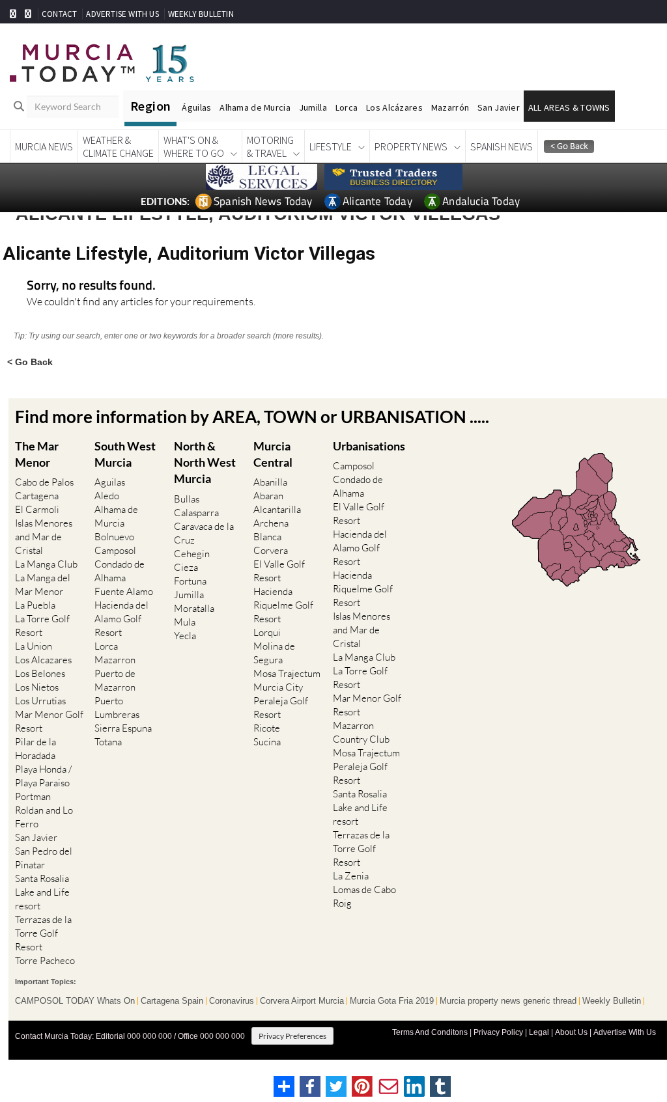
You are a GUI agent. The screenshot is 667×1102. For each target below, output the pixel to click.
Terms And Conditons (430, 1032)
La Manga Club (46, 564)
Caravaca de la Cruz (204, 533)
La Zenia (351, 876)
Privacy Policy (498, 1032)
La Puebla (35, 605)
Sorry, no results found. (91, 286)
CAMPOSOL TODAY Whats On (75, 1001)
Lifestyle (330, 146)
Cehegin (192, 553)
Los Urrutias (40, 701)
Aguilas (109, 482)
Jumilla (313, 107)
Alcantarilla (277, 509)
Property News (411, 146)
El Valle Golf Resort (279, 571)
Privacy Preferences (292, 1036)
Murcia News (44, 146)
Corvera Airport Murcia (302, 1001)
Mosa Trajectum (286, 673)
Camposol (115, 550)
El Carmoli (37, 509)
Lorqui (267, 632)
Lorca (346, 107)
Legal (539, 1032)
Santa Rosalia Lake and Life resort (42, 892)
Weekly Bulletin (611, 1001)
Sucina (267, 742)
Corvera (270, 550)
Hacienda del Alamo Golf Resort (121, 619)
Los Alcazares (43, 660)
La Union (33, 646)
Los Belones (40, 673)
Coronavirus (231, 1001)
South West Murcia (125, 454)
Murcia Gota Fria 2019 (392, 1001)
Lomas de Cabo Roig (364, 896)
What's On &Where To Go (193, 146)
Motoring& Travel (270, 146)
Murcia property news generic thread (508, 1001)
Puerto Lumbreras (116, 708)
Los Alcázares (394, 107)
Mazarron (114, 660)
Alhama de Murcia (255, 107)
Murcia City (278, 687)
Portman (33, 796)
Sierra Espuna (123, 728)
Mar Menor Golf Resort (49, 721)
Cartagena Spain (172, 1001)
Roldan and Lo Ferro (44, 817)
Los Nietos (37, 687)
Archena (271, 523)
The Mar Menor (37, 454)
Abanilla (270, 482)
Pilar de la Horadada (35, 749)
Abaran (268, 495)
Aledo (106, 495)
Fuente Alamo (123, 591)
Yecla (185, 635)
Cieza (186, 567)
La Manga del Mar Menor (42, 585)
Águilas (196, 107)
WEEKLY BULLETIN (201, 14)
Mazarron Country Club (361, 732)
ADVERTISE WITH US (122, 14)
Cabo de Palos (44, 482)
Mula (184, 622)
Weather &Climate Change (118, 146)
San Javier (498, 107)
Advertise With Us (624, 1032)
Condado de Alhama (119, 571)
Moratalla (194, 608)
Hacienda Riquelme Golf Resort (283, 605)
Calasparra (196, 512)
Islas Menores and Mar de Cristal (43, 537)
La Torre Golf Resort (42, 626)
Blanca (267, 536)
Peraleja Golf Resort (280, 708)
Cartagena (37, 495)
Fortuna (190, 581)
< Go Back (30, 361)
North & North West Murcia (205, 462)
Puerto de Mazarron (114, 680)
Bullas (186, 499)
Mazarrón (450, 107)
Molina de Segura (274, 653)
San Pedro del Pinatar (43, 858)
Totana (108, 742)
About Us (571, 1032)
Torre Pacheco (45, 960)
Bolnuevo (114, 536)
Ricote (266, 728)
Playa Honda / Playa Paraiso (43, 776)
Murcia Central (272, 454)
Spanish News (501, 146)
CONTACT (59, 14)
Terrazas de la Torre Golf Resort (43, 933)
